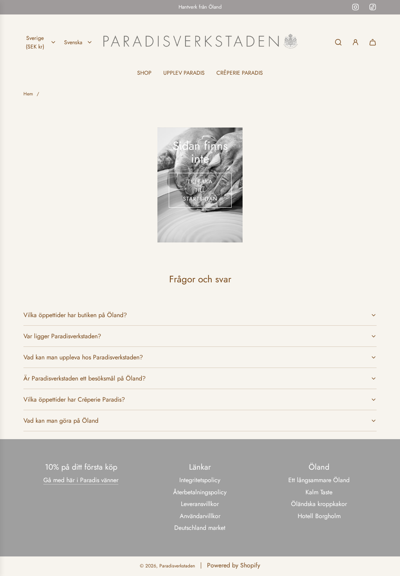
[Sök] (338, 42)
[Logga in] (355, 42)
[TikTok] (372, 7)
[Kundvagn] (372, 42)
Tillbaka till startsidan (200, 190)
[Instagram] (355, 7)
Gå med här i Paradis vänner (80, 480)
